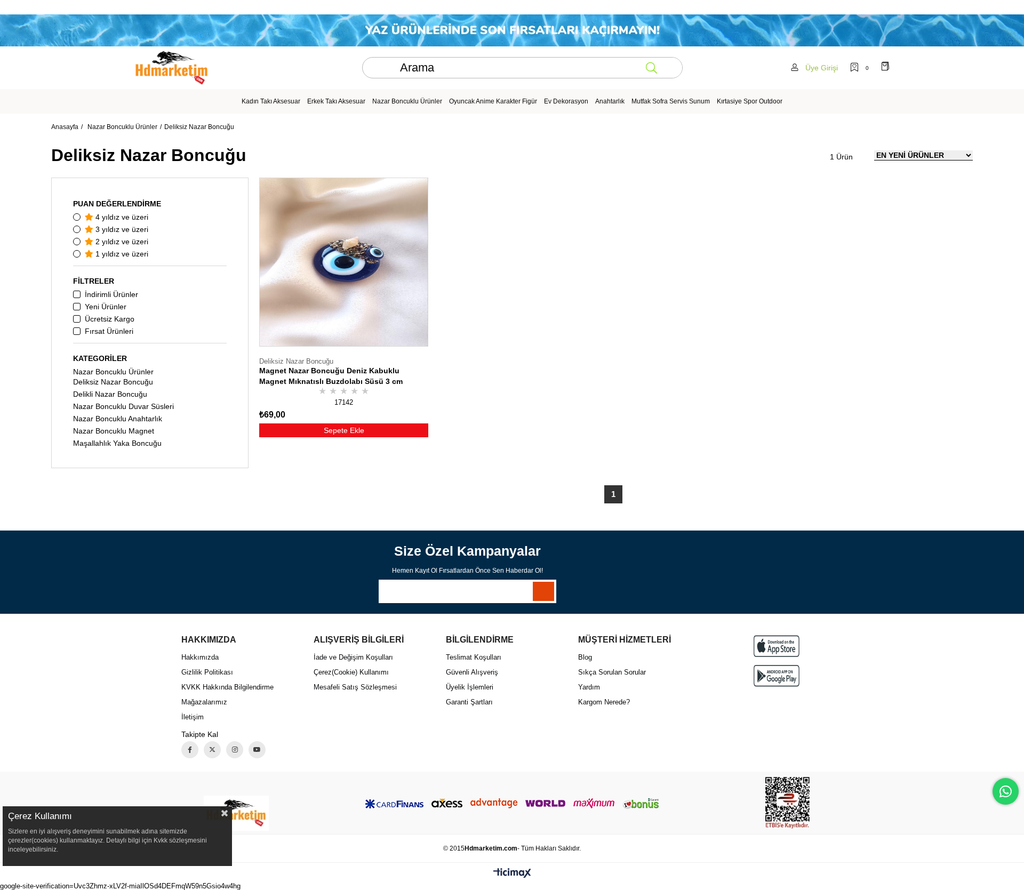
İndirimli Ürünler (111, 294)
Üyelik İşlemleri (469, 687)
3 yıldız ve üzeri (120, 229)
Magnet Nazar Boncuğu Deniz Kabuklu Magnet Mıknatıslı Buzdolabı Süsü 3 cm (331, 376)
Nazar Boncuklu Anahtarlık (117, 418)
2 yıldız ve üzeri (120, 241)
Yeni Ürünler (105, 306)
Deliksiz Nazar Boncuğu (113, 382)
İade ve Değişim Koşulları (353, 657)
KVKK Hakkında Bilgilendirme (227, 687)
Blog (585, 657)
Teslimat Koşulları (473, 657)
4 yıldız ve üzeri (120, 217)
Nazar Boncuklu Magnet (113, 431)
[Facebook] (189, 749)
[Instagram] (234, 749)
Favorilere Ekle (409, 372)
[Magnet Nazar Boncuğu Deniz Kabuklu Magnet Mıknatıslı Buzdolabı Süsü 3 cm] (344, 262)
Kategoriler (100, 358)
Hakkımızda (200, 657)
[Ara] (651, 68)
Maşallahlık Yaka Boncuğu (117, 443)
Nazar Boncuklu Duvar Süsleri (123, 406)
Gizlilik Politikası (207, 672)
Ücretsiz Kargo (109, 319)
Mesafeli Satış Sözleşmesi (355, 687)
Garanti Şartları (469, 702)
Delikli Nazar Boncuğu (110, 394)
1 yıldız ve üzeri (120, 254)
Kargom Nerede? (604, 702)
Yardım (589, 687)
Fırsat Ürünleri (109, 331)
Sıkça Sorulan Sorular (612, 672)
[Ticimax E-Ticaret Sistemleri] (512, 873)
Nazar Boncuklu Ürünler (113, 371)
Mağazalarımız (204, 702)
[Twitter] (212, 749)
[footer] (236, 813)
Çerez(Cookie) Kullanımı (351, 672)
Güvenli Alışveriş (472, 672)
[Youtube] (257, 749)
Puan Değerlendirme (117, 203)
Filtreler (93, 281)
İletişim (192, 717)
